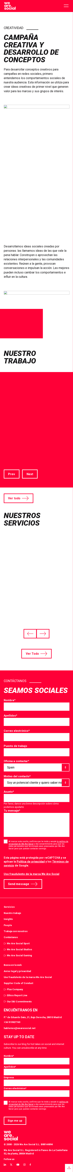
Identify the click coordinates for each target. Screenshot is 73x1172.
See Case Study (15, 461)
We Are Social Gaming (19, 955)
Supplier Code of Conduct (18, 983)
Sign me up (15, 1120)
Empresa (9, 1077)
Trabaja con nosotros (16, 931)
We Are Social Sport (18, 943)
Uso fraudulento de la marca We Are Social (31, 873)
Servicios (9, 906)
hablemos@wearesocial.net (19, 1028)
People (8, 925)
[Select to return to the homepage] (10, 6)
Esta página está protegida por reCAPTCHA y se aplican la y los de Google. (36, 861)
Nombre (10, 700)
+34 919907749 (12, 1022)
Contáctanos (11, 937)
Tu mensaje (12, 810)
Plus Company (15, 989)
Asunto (9, 791)
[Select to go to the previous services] (30, 633)
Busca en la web (13, 965)
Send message (18, 884)
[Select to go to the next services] (42, 633)
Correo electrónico (17, 730)
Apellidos (10, 715)
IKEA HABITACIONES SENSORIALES (28, 426)
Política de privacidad (31, 861)
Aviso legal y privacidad (17, 971)
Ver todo (14, 498)
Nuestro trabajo (12, 913)
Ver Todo (32, 653)
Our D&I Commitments (19, 1001)
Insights (8, 919)
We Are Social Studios (19, 949)
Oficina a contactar (16, 761)
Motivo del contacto (17, 776)
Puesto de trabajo (15, 745)
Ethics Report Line (17, 995)
